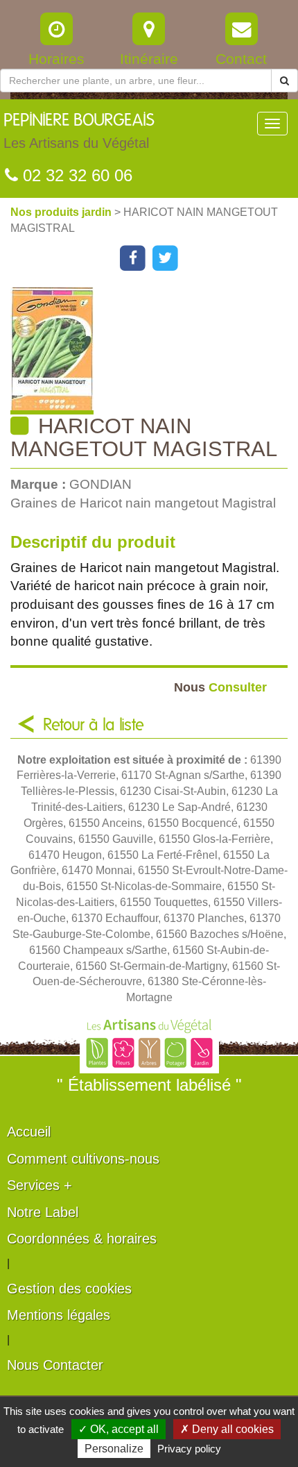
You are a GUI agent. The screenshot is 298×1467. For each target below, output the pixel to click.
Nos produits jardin (62, 212)
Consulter (220, 687)
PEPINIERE (79, 131)
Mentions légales (58, 1315)
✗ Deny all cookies (227, 1429)
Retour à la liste (93, 725)
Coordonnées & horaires (82, 1238)
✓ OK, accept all (118, 1429)
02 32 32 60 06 (75, 175)
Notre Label (42, 1212)
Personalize (114, 1449)
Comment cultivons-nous (83, 1158)
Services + (39, 1185)
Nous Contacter (55, 1365)
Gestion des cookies (69, 1288)
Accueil (29, 1131)
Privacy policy (189, 1449)
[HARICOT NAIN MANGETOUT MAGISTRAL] (154, 350)
